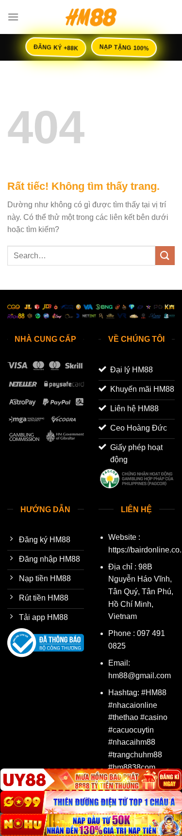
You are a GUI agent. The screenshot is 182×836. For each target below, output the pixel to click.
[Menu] (13, 17)
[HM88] (91, 17)
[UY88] (91, 780)
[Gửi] (165, 255)
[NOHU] (91, 825)
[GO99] (91, 802)
